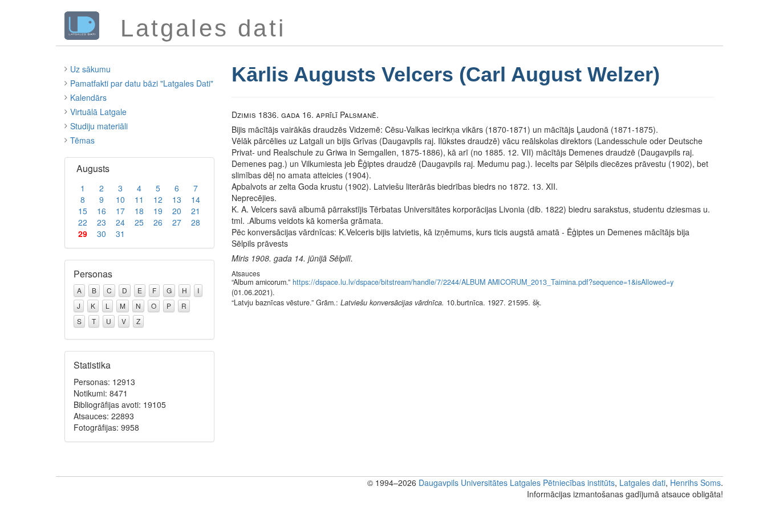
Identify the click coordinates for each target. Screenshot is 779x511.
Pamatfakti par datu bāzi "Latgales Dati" (141, 83)
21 (195, 210)
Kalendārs (88, 97)
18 (139, 210)
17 (120, 210)
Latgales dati (642, 482)
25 (139, 222)
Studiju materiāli (99, 126)
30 (101, 233)
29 (82, 233)
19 (158, 210)
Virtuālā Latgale (98, 111)
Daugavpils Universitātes (463, 482)
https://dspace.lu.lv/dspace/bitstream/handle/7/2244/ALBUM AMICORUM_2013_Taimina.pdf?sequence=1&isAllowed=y (483, 282)
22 (82, 222)
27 (176, 222)
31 (120, 233)
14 (195, 199)
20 (176, 210)
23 (101, 222)
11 (139, 199)
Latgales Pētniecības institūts (562, 482)
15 (82, 210)
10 (120, 199)
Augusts (92, 168)
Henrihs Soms (695, 482)
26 (158, 222)
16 (101, 210)
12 (158, 199)
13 (176, 199)
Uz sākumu (90, 69)
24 (120, 222)
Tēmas (82, 140)
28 (195, 222)
